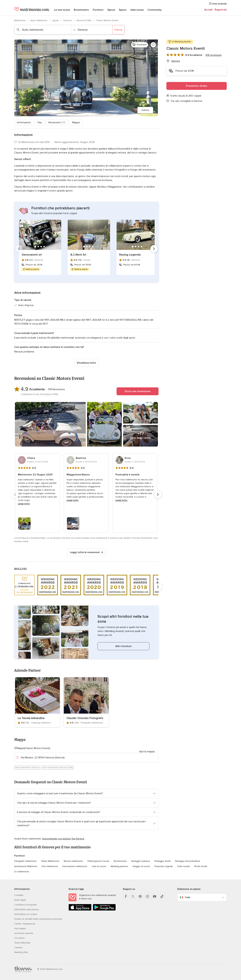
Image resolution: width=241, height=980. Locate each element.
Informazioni (24, 122)
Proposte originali (163, 866)
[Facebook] (126, 896)
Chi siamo (19, 938)
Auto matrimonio (39, 20)
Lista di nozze (99, 866)
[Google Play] (104, 910)
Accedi (208, 9)
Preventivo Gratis (196, 86)
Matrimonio (20, 20)
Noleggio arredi (162, 861)
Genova (67, 20)
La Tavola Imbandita (31, 718)
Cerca (118, 29)
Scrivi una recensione (137, 391)
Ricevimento (81, 9)
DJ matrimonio (21, 871)
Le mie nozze (62, 9)
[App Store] (80, 910)
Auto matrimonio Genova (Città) (58, 767)
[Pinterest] (140, 896)
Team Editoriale (22, 942)
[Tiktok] (162, 896)
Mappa (76, 122)
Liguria (55, 20)
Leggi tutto (24, 503)
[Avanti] (154, 248)
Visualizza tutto (86, 362)
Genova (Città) (84, 20)
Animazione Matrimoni (25, 866)
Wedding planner (119, 866)
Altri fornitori (123, 646)
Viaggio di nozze (141, 866)
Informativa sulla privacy (26, 909)
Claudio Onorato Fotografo (84, 718)
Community (155, 9)
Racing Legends (130, 254)
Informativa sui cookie (25, 914)
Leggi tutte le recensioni (85, 552)
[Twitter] (133, 896)
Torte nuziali (183, 866)
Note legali (20, 900)
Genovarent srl (32, 254)
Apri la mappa (147, 751)
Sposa (111, 9)
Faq (40, 122)
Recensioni (57, 122)
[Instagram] (147, 896)
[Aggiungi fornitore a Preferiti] (153, 44)
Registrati (221, 9)
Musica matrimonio (73, 861)
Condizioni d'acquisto (25, 904)
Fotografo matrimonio (25, 861)
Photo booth (200, 866)
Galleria (145, 110)
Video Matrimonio (50, 861)
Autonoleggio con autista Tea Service (63, 838)
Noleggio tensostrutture (187, 861)
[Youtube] (155, 896)
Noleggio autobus (140, 861)
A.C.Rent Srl (78, 254)
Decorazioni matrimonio (74, 866)
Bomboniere (120, 861)
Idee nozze (137, 9)
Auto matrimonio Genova (27, 767)
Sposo (123, 9)
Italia (187, 897)
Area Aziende (219, 3)
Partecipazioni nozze (98, 861)
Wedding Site (21, 952)
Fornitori (98, 9)
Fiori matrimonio (50, 866)
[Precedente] (18, 248)
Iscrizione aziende (23, 933)
